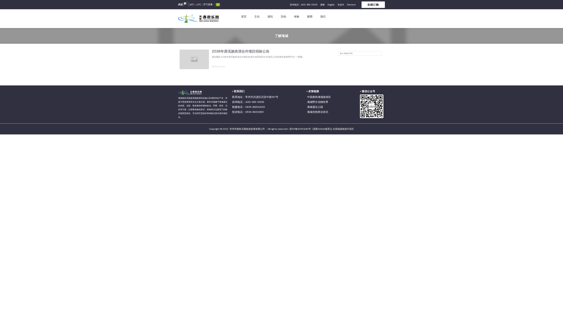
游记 (323, 16)
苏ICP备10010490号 (300, 128)
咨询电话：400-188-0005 (303, 4)
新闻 (309, 16)
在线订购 (373, 4)
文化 (257, 16)
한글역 (341, 4)
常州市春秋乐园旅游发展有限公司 (247, 128)
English (331, 4)
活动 (283, 16)
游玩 (270, 16)
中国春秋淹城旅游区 (319, 97)
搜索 (322, 4)
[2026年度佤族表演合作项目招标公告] (194, 59)
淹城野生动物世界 (317, 102)
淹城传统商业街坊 (317, 112)
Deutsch (351, 4)
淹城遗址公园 (315, 107)
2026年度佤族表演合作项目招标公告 (240, 51)
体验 (296, 16)
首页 (243, 16)
